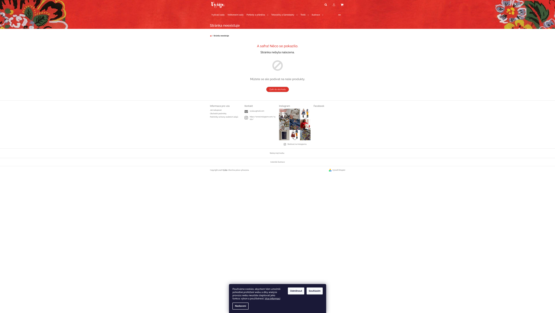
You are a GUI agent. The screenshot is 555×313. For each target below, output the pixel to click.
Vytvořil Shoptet (338, 170)
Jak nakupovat (216, 110)
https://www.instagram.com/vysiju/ (263, 118)
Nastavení (240, 306)
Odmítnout (296, 291)
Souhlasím (315, 291)
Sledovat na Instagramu (297, 144)
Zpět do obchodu (277, 89)
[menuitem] (218, 15)
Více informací (272, 298)
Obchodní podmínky (218, 114)
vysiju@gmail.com (257, 111)
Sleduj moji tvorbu (277, 153)
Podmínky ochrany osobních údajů (224, 117)
